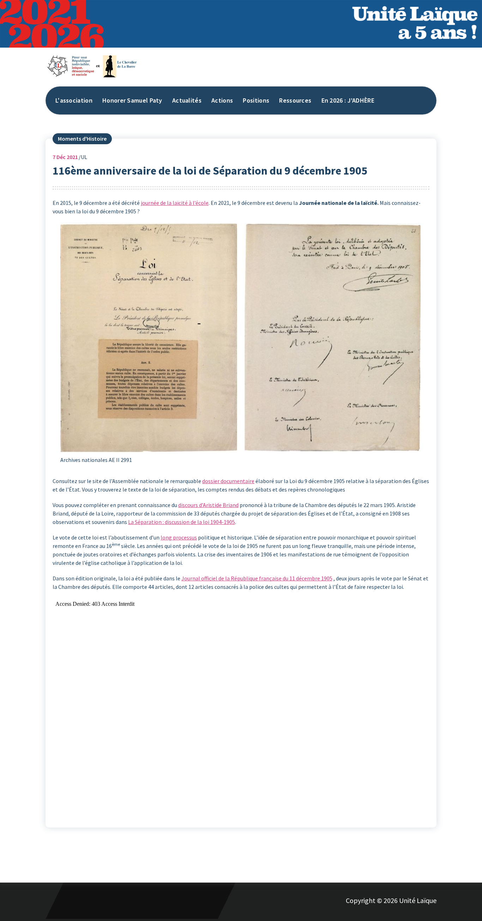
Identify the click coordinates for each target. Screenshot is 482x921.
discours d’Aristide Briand (208, 504)
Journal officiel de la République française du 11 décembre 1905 (256, 578)
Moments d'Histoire (82, 138)
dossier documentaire (228, 480)
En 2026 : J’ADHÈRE (347, 100)
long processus (179, 537)
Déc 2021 (65, 156)
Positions (256, 100)
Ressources (295, 100)
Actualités (186, 100)
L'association (73, 100)
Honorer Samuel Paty (132, 100)
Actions (222, 100)
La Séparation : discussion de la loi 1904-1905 (181, 521)
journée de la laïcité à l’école (175, 202)
